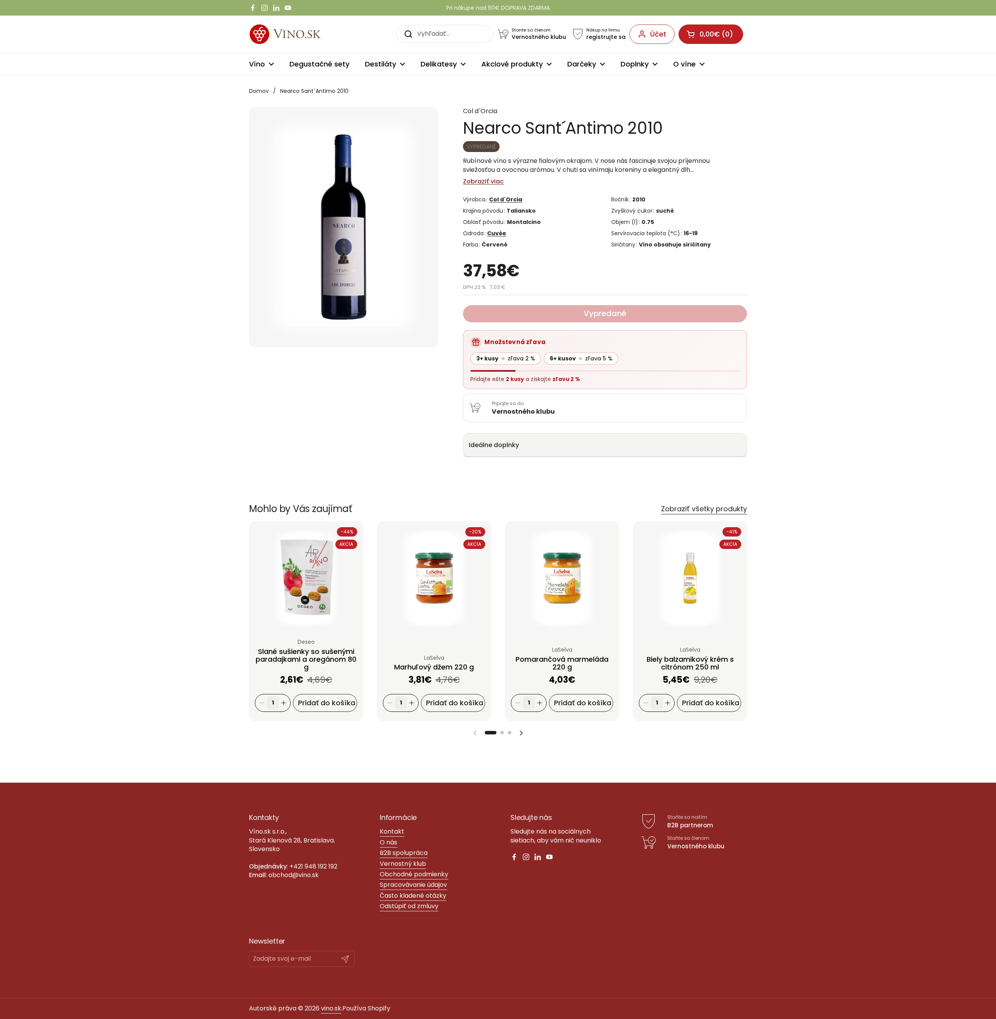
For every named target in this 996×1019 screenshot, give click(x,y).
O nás (388, 842)
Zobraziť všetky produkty (704, 509)
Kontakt (392, 831)
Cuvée (496, 233)
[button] (490, 732)
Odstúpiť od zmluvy (409, 906)
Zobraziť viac (483, 181)
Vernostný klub (403, 863)
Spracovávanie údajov (413, 884)
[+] (283, 703)
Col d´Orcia (505, 199)
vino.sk (331, 1008)
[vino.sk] (299, 34)
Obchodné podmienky (414, 874)
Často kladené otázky (413, 895)
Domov (259, 91)
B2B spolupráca (404, 852)
